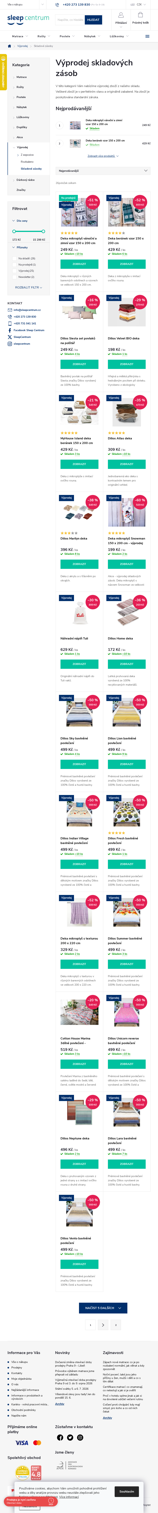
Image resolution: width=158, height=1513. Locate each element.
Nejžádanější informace (25, 1390)
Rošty (20, 87)
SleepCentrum (22, 337)
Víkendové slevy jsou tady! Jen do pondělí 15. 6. (75, 1396)
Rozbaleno (27, 162)
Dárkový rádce (25, 180)
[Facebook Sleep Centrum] (60, 1437)
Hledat (93, 20)
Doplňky (22, 127)
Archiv (59, 1404)
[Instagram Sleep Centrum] (80, 1437)
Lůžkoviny (23, 117)
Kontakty (16, 1373)
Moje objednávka (21, 1379)
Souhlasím (126, 1491)
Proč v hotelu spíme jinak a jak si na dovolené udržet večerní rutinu (123, 1397)
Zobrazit (79, 264)
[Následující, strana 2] (103, 1325)
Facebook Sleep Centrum (29, 330)
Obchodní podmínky (23, 1410)
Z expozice (27, 155)
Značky (21, 190)
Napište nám (18, 1415)
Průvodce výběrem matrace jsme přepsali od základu (74, 1372)
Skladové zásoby (31, 169)
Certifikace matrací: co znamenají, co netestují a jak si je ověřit (123, 1388)
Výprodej (22, 147)
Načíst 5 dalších (100, 1308)
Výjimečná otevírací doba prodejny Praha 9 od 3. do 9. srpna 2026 (75, 1381)
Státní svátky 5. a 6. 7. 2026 (71, 1389)
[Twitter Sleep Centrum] (70, 1437)
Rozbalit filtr (27, 287)
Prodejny (16, 1367)
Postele (21, 97)
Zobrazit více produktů (101, 156)
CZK (139, 4)
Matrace (22, 77)
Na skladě (26, 258)
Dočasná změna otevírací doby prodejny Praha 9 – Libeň (73, 1364)
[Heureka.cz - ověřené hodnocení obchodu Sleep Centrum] (22, 1473)
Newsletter (26, 277)
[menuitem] (20, 36)
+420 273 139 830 (25, 317)
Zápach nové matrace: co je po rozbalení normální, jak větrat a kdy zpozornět (123, 1365)
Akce (20, 137)
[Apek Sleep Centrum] (69, 1465)
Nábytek (22, 107)
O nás (14, 1384)
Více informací (69, 1497)
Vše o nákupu (15, 4)
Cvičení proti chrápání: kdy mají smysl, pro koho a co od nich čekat (121, 1408)
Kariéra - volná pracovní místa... (30, 1404)
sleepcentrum (22, 344)
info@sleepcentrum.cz (27, 310)
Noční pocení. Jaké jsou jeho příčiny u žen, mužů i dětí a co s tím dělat (122, 1378)
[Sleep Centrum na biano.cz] (36, 1472)
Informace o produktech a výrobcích (26, 1397)
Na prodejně (26, 264)
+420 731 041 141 (25, 323)
